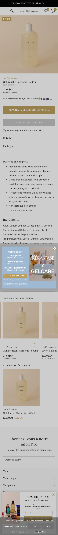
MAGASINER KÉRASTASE (15, 276)
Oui (34, 526)
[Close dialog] (54, 248)
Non (48, 526)
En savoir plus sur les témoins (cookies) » (30, 532)
